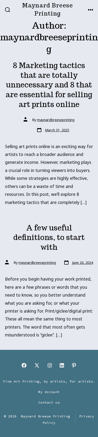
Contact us (49, 402)
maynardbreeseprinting (55, 119)
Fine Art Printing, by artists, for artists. (49, 381)
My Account (49, 392)
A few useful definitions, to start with (49, 237)
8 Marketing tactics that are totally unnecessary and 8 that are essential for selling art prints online (49, 85)
